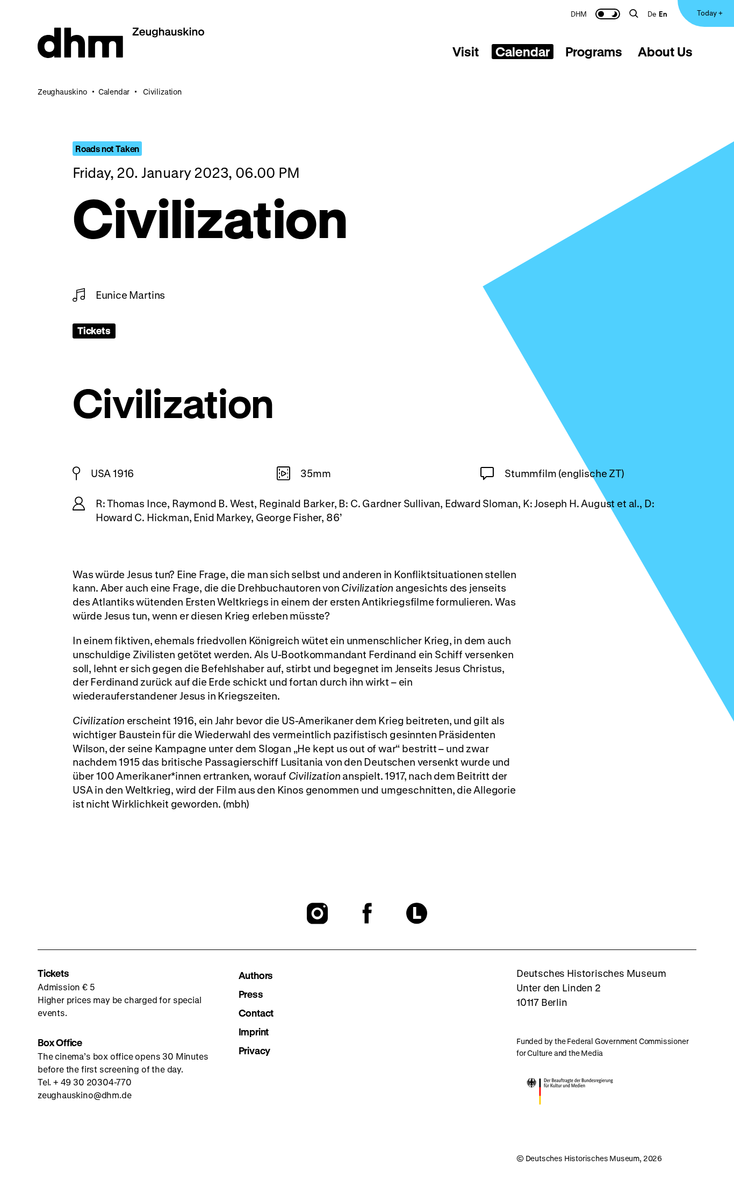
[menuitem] (578, 13)
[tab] (466, 51)
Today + (710, 13)
